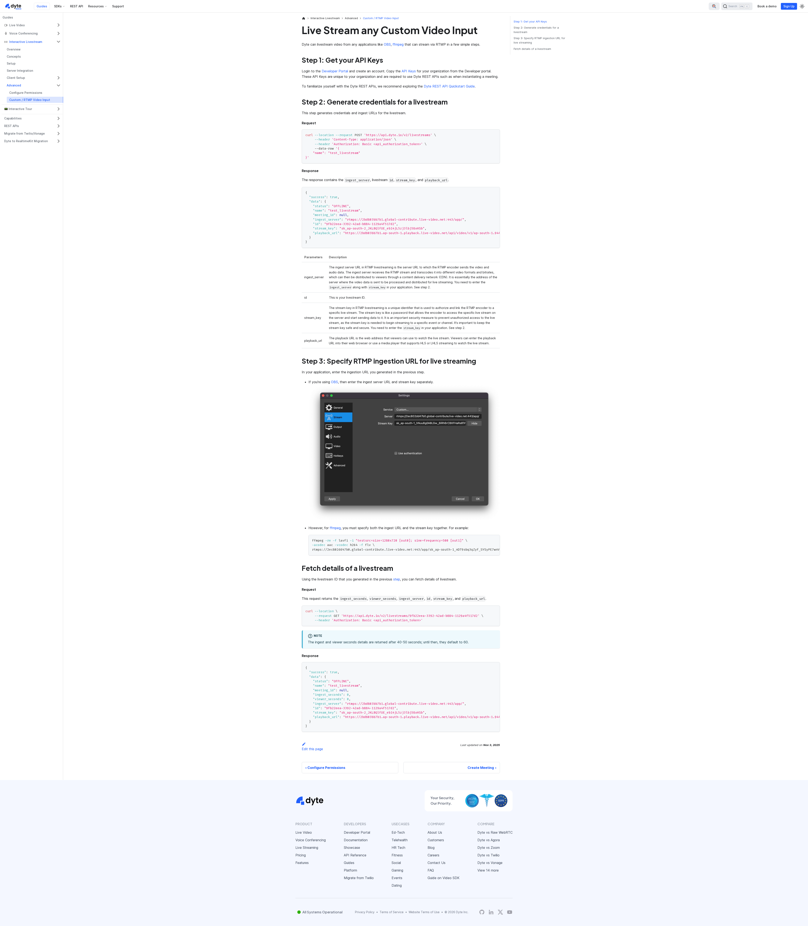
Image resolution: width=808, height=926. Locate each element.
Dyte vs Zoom (488, 847)
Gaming (397, 870)
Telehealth (400, 840)
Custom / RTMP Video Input (29, 100)
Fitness (397, 855)
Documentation (356, 840)
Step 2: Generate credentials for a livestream (536, 30)
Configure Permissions (25, 92)
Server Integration (20, 70)
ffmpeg (398, 44)
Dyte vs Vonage (489, 863)
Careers (433, 855)
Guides (42, 6)
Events (397, 878)
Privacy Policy (365, 912)
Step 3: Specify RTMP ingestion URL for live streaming (539, 40)
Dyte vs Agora (488, 840)
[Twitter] (500, 912)
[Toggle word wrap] (487, 192)
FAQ (431, 870)
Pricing (300, 855)
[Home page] (304, 18)
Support (118, 6)
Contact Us (436, 863)
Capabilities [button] (13, 118)
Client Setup (16, 77)
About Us (435, 832)
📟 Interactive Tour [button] (18, 109)
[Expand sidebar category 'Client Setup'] (58, 77)
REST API (76, 6)
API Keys (409, 71)
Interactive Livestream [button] (25, 42)
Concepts (14, 56)
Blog (431, 847)
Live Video (303, 832)
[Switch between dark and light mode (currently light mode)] (802, 6)
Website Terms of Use (424, 912)
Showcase (352, 847)
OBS (387, 44)
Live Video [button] (17, 25)
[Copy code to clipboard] (494, 134)
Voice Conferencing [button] (23, 33)
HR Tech (398, 847)
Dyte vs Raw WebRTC (495, 832)
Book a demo (767, 6)
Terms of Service (392, 912)
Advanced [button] (14, 85)
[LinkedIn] (491, 912)
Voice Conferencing (310, 840)
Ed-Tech (398, 832)
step (396, 579)
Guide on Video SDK (444, 878)
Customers (436, 840)
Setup (11, 63)
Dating (397, 885)
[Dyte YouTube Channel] (510, 912)
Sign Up (789, 6)
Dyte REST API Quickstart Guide (449, 86)
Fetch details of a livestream (532, 48)
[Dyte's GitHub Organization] (482, 912)
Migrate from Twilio (359, 878)
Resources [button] (96, 6)
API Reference (355, 855)
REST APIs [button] (11, 126)
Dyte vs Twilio (488, 855)
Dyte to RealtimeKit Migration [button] (26, 141)
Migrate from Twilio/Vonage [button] (24, 133)
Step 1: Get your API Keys (530, 21)
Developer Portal (335, 71)
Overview (14, 49)
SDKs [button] (58, 6)
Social (396, 863)
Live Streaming (306, 847)
